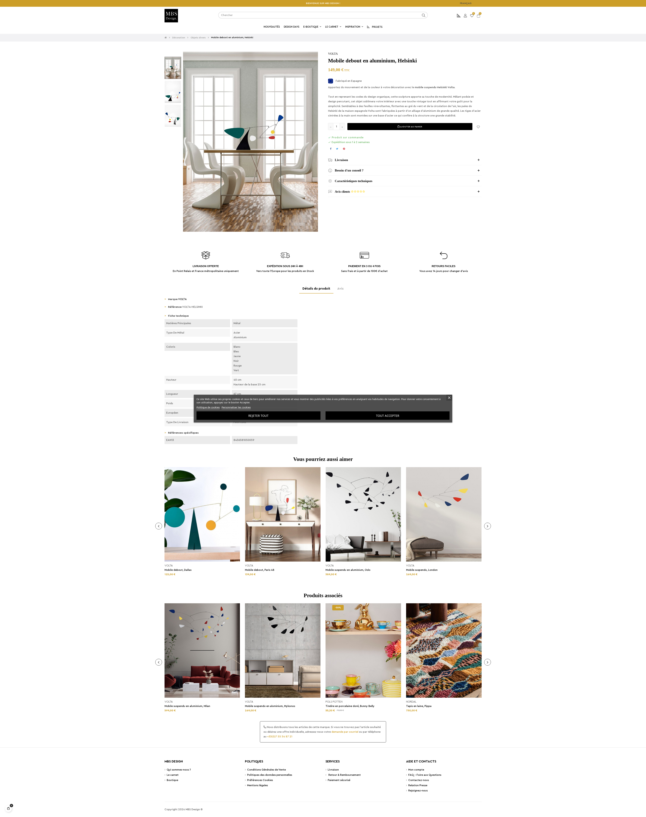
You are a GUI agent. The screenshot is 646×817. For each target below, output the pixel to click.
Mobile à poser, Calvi (258, 706)
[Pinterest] (344, 148)
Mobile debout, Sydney (340, 706)
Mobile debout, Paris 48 (421, 570)
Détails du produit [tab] (316, 288)
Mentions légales (257, 785)
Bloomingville (416, 701)
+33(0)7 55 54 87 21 (279, 736)
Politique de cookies (208, 407)
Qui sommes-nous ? (179, 769)
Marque (173, 299)
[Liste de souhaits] (478, 126)
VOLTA (333, 53)
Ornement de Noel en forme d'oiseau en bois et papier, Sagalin (440, 708)
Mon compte (416, 769)
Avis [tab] (340, 288)
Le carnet (172, 775)
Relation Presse (417, 785)
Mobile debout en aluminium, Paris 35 (268, 570)
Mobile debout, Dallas (339, 570)
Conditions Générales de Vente (266, 769)
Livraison (333, 769)
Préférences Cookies (260, 780)
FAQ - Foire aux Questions (424, 775)
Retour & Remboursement (344, 775)
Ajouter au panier (411, 127)
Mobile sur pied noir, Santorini (183, 706)
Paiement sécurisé (339, 780)
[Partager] (330, 148)
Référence (175, 307)
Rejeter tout (258, 415)
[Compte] (465, 15)
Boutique (172, 780)
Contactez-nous (418, 780)
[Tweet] (337, 148)
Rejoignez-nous (418, 790)
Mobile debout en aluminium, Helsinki (188, 570)
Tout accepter (387, 415)
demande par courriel (344, 732)
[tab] (405, 160)
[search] (423, 15)
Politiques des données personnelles (269, 775)
